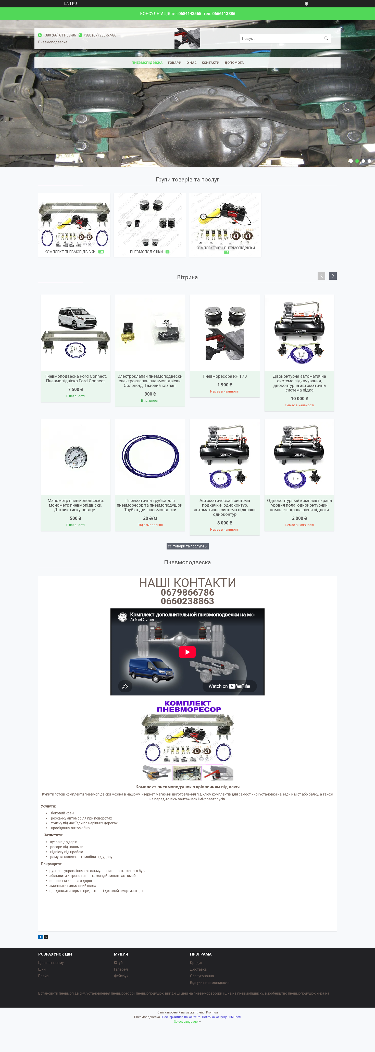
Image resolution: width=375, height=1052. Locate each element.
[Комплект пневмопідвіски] (74, 225)
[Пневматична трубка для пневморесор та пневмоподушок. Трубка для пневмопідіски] (150, 457)
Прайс (43, 976)
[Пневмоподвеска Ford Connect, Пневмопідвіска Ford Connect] (75, 333)
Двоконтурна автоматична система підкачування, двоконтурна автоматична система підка (299, 383)
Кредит (196, 963)
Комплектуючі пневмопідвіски (225, 248)
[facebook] (40, 938)
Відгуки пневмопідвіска (210, 983)
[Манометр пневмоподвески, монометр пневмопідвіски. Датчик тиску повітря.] (75, 457)
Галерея (121, 969)
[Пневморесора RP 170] (224, 333)
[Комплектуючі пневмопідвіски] (225, 225)
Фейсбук (121, 976)
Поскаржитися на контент (181, 1017)
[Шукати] (326, 38)
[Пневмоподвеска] (187, 38)
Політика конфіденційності (221, 1017)
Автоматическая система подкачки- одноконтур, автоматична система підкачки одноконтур (225, 507)
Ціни (42, 969)
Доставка (198, 969)
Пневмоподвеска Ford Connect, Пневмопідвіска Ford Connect (76, 378)
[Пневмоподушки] (150, 225)
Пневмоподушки (146, 252)
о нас (191, 63)
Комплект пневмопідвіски (70, 252)
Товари (174, 63)
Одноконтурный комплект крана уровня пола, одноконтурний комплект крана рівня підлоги (299, 505)
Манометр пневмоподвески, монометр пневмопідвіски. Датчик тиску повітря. (76, 505)
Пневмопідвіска (147, 63)
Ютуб (118, 963)
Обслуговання (202, 976)
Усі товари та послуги (186, 546)
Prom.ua (212, 1012)
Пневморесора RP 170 (225, 376)
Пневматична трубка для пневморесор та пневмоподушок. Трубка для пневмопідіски (150, 505)
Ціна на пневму (51, 963)
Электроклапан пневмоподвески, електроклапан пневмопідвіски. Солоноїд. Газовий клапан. (150, 381)
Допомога (234, 63)
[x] (46, 938)
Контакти (210, 63)
